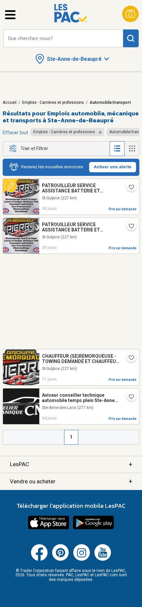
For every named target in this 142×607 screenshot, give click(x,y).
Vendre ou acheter (71, 481)
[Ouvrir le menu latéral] (10, 15)
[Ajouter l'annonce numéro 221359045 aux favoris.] (129, 397)
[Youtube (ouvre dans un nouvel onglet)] (102, 559)
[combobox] (63, 38)
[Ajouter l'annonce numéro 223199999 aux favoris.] (129, 188)
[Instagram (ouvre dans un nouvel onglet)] (81, 559)
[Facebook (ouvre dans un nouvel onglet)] (39, 559)
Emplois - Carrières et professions (53, 102)
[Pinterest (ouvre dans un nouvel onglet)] (60, 559)
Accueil (10, 102)
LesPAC (71, 464)
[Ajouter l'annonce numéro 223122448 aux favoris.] (129, 358)
